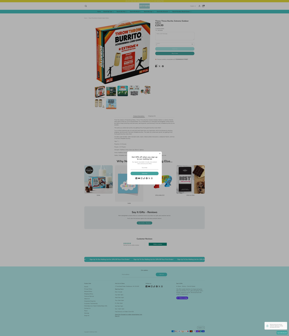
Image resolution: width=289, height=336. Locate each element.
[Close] (160, 153)
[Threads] (152, 178)
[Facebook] (136, 178)
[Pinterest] (147, 178)
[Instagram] (141, 178)
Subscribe (144, 173)
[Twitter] (149, 178)
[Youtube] (139, 178)
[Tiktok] (144, 178)
